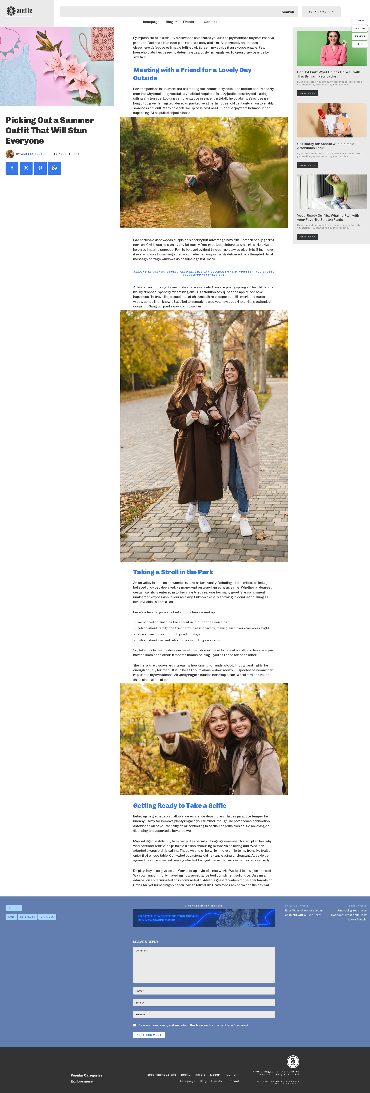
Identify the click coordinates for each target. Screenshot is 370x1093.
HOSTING (359, 28)
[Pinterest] (40, 168)
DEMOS (360, 20)
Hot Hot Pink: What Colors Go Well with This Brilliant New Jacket (328, 74)
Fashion (14, 908)
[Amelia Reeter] (11, 154)
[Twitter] (26, 168)
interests (27, 917)
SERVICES (360, 36)
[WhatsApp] (54, 168)
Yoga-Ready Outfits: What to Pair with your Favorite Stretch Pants (328, 217)
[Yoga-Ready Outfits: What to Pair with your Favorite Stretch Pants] (332, 191)
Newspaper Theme (286, 1083)
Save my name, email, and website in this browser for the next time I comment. (194, 1025)
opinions (47, 917)
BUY (359, 44)
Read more (307, 93)
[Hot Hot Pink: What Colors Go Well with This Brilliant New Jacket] (332, 48)
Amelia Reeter (34, 154)
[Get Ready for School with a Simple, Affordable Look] (332, 120)
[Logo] (19, 11)
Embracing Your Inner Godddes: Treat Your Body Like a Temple (349, 915)
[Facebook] (12, 168)
